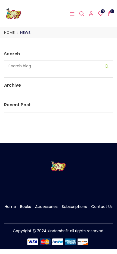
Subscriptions (74, 206)
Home (9, 32)
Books (25, 206)
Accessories (46, 206)
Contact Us (102, 206)
